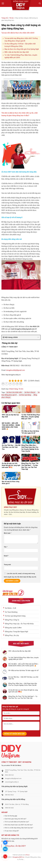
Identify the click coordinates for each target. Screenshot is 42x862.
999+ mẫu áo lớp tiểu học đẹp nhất (16, 52)
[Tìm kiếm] (40, 3)
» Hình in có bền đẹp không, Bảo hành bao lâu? (18, 827)
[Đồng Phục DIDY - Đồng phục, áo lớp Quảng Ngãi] (21, 5)
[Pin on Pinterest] (17, 383)
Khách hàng (13, 389)
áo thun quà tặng (25, 395)
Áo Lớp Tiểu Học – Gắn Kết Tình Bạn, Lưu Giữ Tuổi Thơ (23, 678)
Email (6, 556)
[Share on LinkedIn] (20, 383)
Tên (5, 547)
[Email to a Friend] (13, 383)
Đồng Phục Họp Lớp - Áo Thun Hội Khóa (19, 624)
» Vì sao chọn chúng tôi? (11, 831)
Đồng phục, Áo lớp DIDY (15, 846)
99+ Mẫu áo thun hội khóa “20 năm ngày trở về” (23, 670)
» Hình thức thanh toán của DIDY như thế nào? (18, 825)
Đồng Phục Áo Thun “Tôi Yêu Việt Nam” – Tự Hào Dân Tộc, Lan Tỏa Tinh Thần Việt (22, 697)
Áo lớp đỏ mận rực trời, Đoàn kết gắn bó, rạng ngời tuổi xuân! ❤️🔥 (23, 691)
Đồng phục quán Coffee (13, 627)
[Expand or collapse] (38, 337)
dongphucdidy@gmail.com (15, 370)
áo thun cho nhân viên (14, 392)
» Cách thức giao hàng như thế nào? (15, 819)
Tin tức (11, 18)
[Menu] (2, 3)
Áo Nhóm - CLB (10, 608)
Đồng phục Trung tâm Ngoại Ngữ (16, 631)
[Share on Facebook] (6, 383)
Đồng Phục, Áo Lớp (12, 635)
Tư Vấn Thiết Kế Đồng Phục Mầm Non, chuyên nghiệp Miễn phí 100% (23, 658)
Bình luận (7, 533)
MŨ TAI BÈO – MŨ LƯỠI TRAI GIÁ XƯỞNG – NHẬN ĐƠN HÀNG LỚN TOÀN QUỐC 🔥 (23, 665)
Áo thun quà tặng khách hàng (15, 616)
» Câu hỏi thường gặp (10, 816)
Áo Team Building (11, 612)
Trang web (7, 564)
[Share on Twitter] (10, 383)
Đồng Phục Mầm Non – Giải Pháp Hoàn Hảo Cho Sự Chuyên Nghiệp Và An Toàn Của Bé (22, 684)
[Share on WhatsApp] (3, 383)
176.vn (27, 855)
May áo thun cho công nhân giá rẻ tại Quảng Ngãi (21, 49)
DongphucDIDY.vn (18, 857)
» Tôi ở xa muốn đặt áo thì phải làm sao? (16, 821)
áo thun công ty (30, 392)
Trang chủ (4, 18)
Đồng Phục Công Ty (12, 620)
